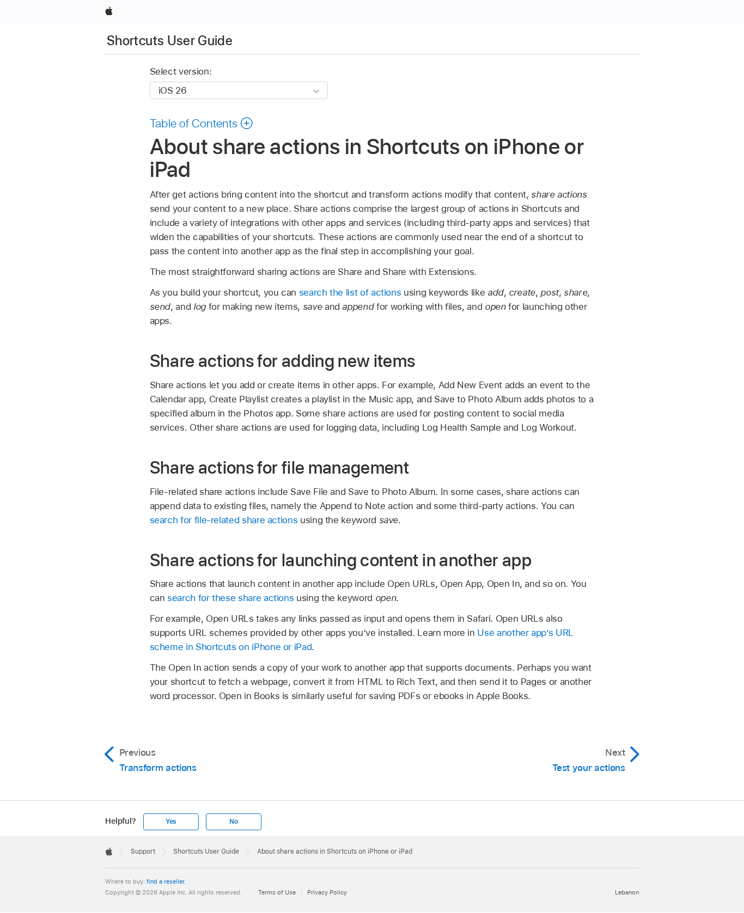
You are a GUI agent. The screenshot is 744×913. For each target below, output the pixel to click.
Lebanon (627, 892)
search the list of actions (350, 292)
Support (143, 851)
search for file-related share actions (224, 519)
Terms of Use (277, 892)
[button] (202, 123)
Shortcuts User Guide (170, 40)
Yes (171, 821)
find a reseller (165, 881)
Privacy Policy (327, 892)
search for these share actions (230, 597)
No (233, 821)
